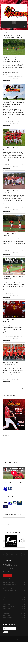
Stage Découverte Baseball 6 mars (11, 588)
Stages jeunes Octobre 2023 (9, 590)
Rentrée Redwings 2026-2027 (9, 582)
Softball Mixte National (8, 619)
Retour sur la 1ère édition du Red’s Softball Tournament (12, 59)
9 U (4, 602)
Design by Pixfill (16, 639)
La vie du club (20, 76)
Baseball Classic (7, 604)
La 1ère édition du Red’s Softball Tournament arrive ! (13, 104)
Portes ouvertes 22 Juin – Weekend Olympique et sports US (11, 587)
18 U (4, 601)
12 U (7, 76)
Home (5, 32)
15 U (8, 164)
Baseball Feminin (7, 608)
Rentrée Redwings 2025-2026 (9, 584)
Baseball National (7, 610)
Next (21, 388)
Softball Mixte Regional (8, 620)
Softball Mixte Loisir (14, 78)
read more (7, 80)
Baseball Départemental (8, 606)
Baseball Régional (12, 76)
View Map (6, 575)
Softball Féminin (6, 615)
